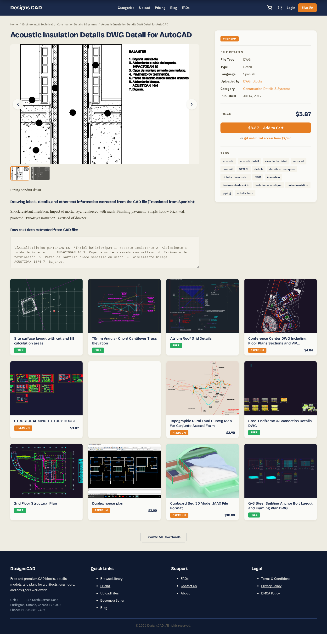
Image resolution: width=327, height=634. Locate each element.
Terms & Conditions (275, 578)
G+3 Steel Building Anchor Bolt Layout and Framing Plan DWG (280, 505)
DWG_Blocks (252, 81)
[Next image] (191, 104)
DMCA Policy (270, 593)
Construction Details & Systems (77, 24)
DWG (258, 177)
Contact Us (189, 586)
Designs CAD (26, 8)
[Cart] (269, 8)
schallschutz (245, 193)
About (185, 593)
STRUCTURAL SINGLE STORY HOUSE (45, 421)
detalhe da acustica (235, 177)
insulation (273, 177)
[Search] (280, 8)
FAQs (185, 578)
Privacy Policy (271, 586)
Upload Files (109, 593)
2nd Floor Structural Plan (35, 503)
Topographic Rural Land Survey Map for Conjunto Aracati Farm (201, 423)
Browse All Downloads (163, 537)
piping (227, 193)
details (258, 169)
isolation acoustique (268, 185)
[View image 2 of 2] (40, 173)
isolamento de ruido (236, 185)
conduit (227, 169)
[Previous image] (18, 104)
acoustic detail (249, 161)
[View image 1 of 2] (19, 173)
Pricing (105, 586)
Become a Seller (112, 600)
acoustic (228, 161)
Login (291, 8)
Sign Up (307, 8)
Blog (103, 607)
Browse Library (111, 578)
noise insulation (298, 185)
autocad (298, 161)
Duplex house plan (107, 503)
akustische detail (276, 161)
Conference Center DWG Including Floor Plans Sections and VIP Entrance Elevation (277, 343)
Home (14, 24)
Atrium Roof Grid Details (191, 338)
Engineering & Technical (37, 24)
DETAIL (243, 169)
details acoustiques (281, 169)
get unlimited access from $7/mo (267, 138)
